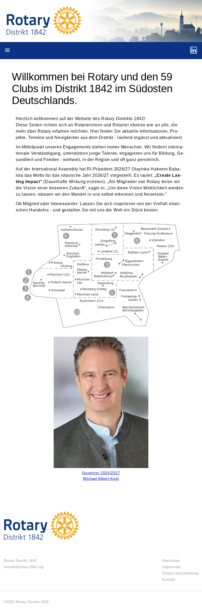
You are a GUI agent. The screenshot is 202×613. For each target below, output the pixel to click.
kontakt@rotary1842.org (23, 567)
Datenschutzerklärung (180, 573)
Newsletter (171, 561)
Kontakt (168, 579)
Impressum (171, 567)
